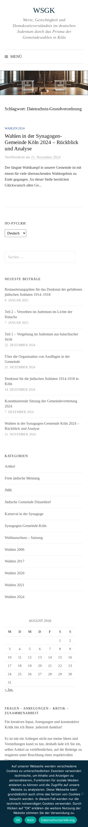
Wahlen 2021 (14, 585)
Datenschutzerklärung (58, 820)
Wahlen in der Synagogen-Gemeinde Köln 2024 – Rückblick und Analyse (41, 142)
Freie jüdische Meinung (22, 478)
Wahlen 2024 (15, 128)
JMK (8, 490)
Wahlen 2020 (14, 573)
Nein (30, 820)
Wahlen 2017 (14, 561)
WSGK (44, 10)
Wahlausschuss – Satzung (24, 538)
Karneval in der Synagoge (24, 514)
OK (18, 820)
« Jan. (9, 690)
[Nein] (82, 793)
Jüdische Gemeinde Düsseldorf (28, 502)
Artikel (10, 466)
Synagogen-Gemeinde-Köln (25, 526)
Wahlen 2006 (14, 549)
